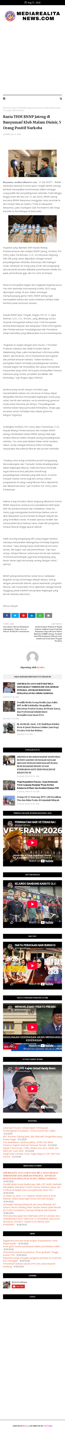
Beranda (6, 108)
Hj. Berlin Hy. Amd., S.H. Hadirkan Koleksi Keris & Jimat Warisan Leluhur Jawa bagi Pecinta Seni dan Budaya (38, 727)
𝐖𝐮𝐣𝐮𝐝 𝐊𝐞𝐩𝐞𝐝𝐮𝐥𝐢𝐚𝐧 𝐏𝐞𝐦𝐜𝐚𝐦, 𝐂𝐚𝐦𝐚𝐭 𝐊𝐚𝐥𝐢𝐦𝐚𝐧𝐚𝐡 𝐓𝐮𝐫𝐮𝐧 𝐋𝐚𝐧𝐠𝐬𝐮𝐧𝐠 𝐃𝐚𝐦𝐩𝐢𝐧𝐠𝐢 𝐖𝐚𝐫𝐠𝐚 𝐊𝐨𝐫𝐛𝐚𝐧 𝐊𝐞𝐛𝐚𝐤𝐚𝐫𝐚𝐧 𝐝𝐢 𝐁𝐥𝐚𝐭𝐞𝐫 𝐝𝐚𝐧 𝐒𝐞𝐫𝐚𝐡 (38, 784)
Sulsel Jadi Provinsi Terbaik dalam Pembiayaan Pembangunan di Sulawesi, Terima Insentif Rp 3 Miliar (29, 1129)
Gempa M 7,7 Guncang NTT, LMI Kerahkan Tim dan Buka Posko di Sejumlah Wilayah (39, 799)
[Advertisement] (32, 58)
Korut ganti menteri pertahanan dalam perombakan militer (31, 1246)
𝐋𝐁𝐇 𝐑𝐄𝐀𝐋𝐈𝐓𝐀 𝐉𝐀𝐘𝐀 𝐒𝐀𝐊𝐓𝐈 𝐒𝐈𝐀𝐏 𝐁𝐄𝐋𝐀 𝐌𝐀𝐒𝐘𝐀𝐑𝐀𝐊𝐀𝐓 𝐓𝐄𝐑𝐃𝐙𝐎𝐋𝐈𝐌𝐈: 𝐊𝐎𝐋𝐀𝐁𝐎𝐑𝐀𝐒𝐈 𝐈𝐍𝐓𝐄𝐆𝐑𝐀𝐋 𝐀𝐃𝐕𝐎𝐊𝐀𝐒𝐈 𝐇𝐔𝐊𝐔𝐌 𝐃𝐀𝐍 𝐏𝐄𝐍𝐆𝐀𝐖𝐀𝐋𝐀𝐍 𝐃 (37, 688)
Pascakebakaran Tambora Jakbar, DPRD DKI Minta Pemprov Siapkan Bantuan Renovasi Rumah (28, 1144)
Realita (40, 667)
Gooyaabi (48, 1426)
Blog (25, 1426)
